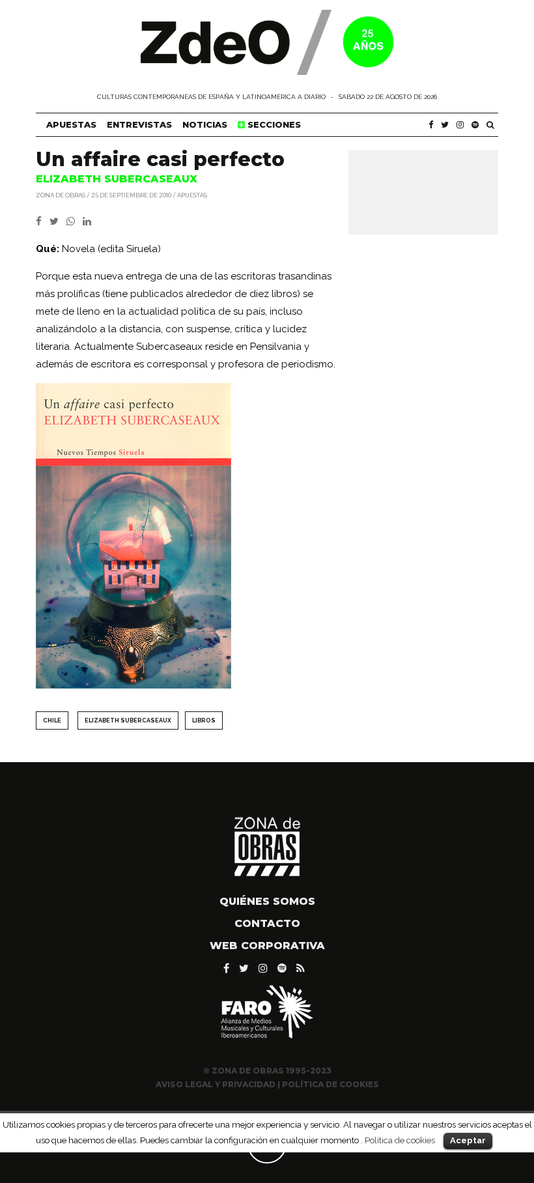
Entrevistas (139, 124)
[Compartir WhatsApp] (73, 221)
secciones (273, 124)
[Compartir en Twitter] (57, 221)
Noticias (204, 124)
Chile (52, 720)
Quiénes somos (267, 901)
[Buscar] (490, 124)
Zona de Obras (60, 194)
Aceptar (468, 1140)
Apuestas (71, 124)
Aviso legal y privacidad (215, 1084)
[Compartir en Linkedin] (89, 221)
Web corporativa (267, 945)
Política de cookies (400, 1140)
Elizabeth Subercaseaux (128, 720)
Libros (204, 720)
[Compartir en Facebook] (42, 221)
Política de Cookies (330, 1084)
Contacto (267, 923)
